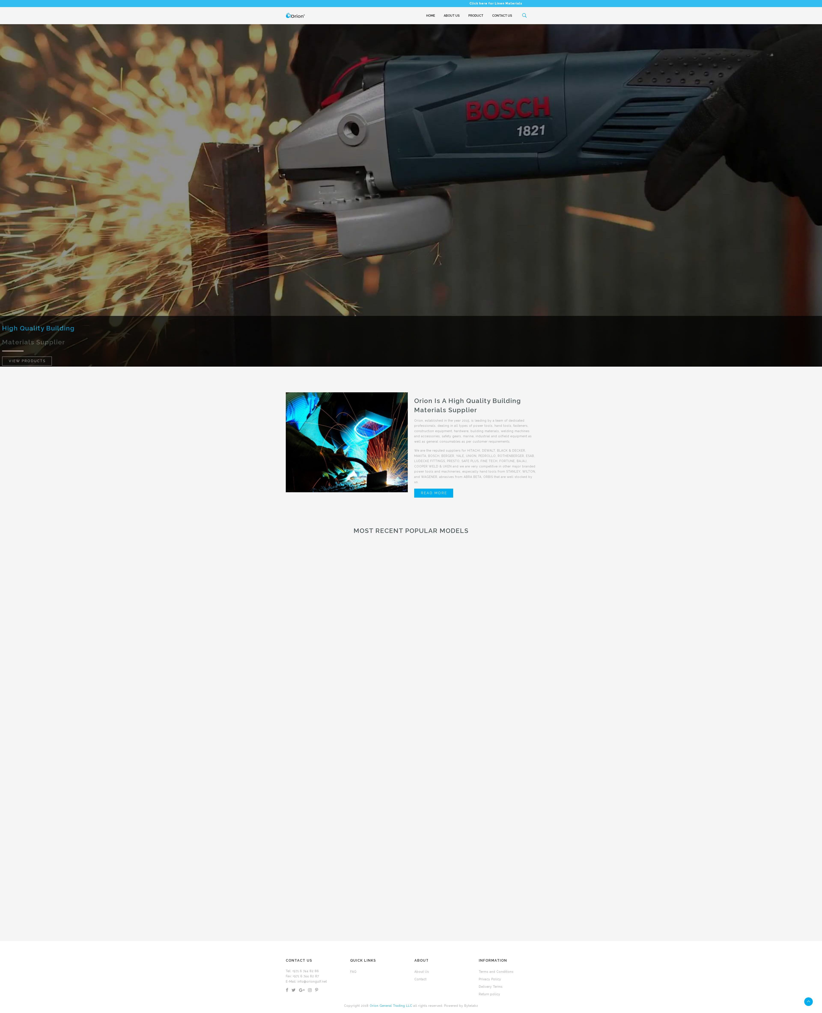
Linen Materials (508, 3)
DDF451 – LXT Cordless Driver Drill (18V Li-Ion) (108, 909)
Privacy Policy (490, 979)
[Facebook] (287, 990)
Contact (420, 979)
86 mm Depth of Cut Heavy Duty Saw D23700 (720, 909)
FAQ (353, 971)
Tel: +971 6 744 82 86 (302, 971)
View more (411, 919)
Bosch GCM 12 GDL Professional (517, 723)
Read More (434, 493)
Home (430, 15)
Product (475, 15)
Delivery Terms (491, 986)
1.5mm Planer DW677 (108, 723)
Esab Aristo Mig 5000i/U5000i (516, 909)
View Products (27, 361)
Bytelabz (471, 1005)
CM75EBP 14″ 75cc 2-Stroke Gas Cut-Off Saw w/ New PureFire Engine (312, 909)
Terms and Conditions (496, 971)
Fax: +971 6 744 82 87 (302, 976)
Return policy (489, 994)
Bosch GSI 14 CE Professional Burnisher (312, 723)
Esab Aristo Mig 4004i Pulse (720, 723)
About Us (452, 15)
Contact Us (502, 15)
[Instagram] (310, 990)
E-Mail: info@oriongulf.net (306, 981)
